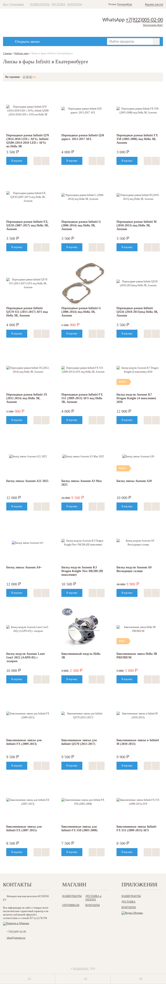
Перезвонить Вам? (153, 25)
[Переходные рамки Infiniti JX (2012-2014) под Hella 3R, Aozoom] (27, 369)
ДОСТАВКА (58, 4)
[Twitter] (82, 954)
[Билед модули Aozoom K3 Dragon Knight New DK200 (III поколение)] (83, 542)
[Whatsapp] (16, 923)
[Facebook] (74, 954)
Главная (7, 53)
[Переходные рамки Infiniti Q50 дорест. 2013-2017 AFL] (83, 110)
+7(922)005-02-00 (144, 20)
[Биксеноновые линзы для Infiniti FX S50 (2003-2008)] (83, 801)
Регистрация (17, 4)
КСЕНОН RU (81, 968)
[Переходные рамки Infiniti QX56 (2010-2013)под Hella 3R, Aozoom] (138, 283)
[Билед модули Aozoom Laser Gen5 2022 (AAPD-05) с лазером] (27, 629)
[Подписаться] (100, 954)
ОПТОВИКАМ (70, 905)
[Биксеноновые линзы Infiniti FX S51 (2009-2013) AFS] (138, 801)
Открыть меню (27, 41)
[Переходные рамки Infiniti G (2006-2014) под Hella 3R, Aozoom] (83, 283)
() (29, 978)
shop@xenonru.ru (16, 937)
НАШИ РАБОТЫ (39, 4)
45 (30, 76)
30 (27, 76)
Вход (6, 4)
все (34, 76)
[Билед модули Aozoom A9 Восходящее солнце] (138, 542)
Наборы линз (21, 53)
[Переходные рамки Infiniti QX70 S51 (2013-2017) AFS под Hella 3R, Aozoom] (27, 283)
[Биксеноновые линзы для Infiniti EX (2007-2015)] (27, 801)
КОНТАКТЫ (74, 4)
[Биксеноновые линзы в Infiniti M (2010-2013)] (138, 715)
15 (24, 76)
